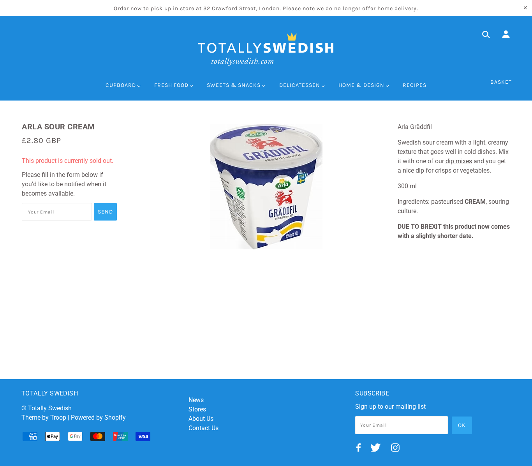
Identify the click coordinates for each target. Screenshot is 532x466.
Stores (197, 409)
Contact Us (203, 428)
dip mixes (459, 161)
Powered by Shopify (98, 417)
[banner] (266, 49)
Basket (501, 82)
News (196, 400)
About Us (200, 418)
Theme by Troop (43, 417)
